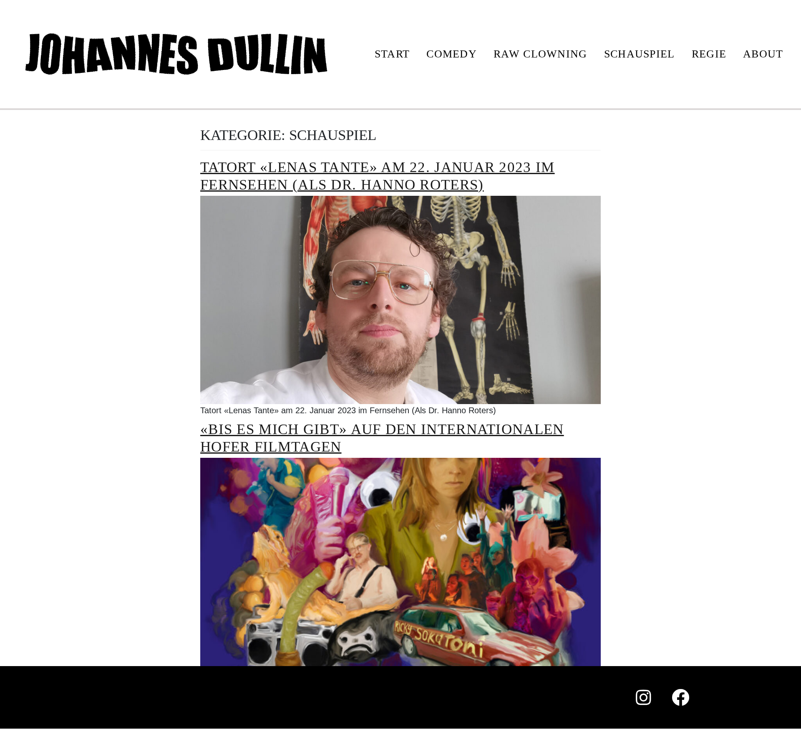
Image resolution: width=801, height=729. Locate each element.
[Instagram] (643, 697)
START (392, 54)
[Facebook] (680, 697)
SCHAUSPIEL (639, 54)
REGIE (709, 54)
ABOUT (763, 54)
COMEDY (451, 54)
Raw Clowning (540, 54)
